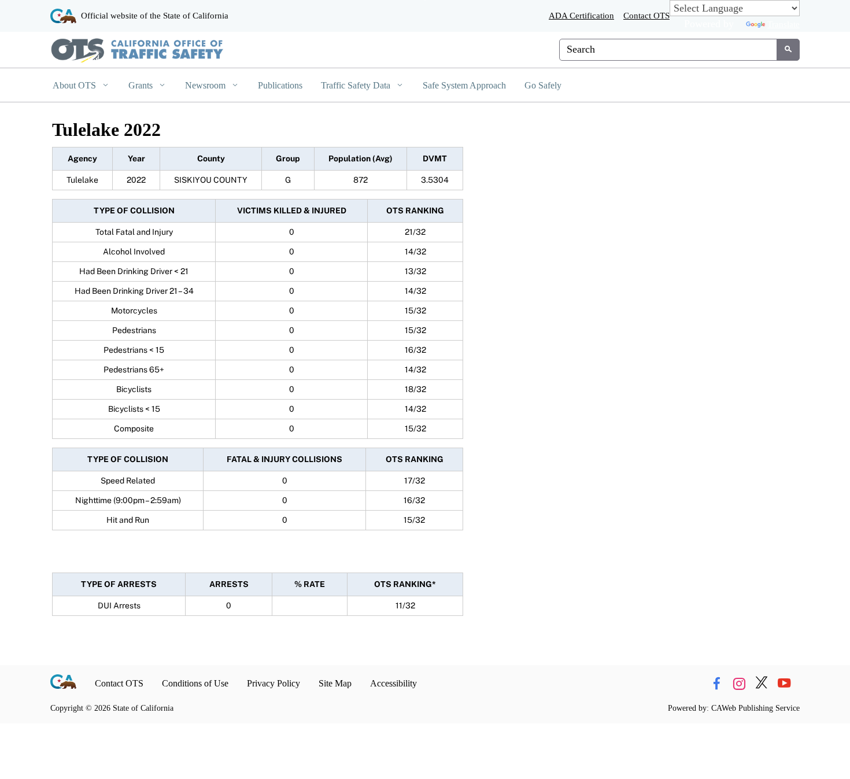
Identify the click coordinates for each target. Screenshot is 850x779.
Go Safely (542, 85)
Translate (783, 24)
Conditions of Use (195, 683)
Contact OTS (646, 15)
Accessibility (393, 683)
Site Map (335, 683)
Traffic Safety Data (357, 85)
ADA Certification (581, 15)
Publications (280, 85)
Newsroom (206, 85)
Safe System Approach (464, 85)
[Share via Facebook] (716, 683)
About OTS (75, 85)
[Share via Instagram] (739, 683)
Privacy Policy (273, 683)
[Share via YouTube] (784, 683)
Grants (141, 85)
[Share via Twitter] (761, 683)
